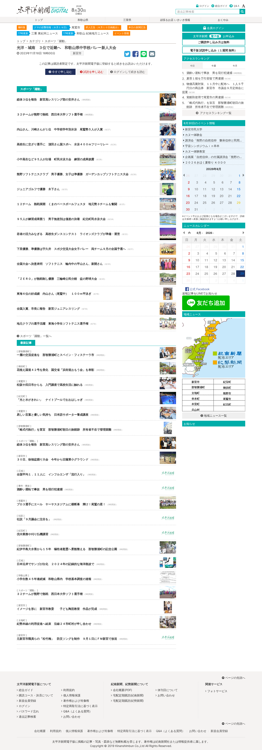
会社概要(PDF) (122, 690)
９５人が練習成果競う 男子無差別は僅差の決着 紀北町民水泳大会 (96, 219)
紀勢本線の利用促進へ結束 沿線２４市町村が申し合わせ (96, 622)
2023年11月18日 (31, 53)
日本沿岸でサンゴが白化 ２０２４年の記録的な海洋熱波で (96, 562)
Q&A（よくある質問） (77, 711)
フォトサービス (217, 691)
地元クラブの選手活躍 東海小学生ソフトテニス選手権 (96, 323)
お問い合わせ (71, 716)
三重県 (127, 19)
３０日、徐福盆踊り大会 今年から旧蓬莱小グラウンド (96, 457)
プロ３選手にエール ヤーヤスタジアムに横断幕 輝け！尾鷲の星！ (96, 502)
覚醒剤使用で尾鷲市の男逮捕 (208, 97)
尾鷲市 (227, 398)
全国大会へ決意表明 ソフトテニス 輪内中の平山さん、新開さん (96, 263)
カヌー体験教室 (194, 151)
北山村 (196, 409)
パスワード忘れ (29, 711)
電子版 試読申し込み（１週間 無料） (213, 50)
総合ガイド (221, 5)
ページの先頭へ (235, 677)
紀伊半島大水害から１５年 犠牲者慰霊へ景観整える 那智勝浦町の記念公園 (96, 547)
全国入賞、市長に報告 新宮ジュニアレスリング (96, 308)
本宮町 (196, 404)
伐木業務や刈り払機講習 (96, 532)
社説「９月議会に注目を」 (96, 517)
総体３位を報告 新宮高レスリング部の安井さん (96, 99)
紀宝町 (227, 381)
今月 (235, 65)
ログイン (204, 5)
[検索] (242, 11)
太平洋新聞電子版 (39, 10)
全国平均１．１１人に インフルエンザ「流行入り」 (96, 472)
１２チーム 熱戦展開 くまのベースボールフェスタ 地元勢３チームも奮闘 (96, 204)
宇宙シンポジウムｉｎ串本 (201, 146)
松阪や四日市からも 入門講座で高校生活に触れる (96, 383)
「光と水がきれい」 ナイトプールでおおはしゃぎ (96, 398)
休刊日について (168, 690)
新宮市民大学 (193, 129)
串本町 (196, 398)
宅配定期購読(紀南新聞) (128, 695)
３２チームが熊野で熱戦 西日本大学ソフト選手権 (96, 114)
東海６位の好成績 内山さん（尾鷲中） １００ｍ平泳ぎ (96, 293)
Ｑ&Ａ (236, 5)
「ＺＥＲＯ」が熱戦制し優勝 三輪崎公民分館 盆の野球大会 (96, 278)
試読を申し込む (92, 71)
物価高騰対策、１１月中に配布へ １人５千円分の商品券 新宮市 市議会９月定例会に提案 (213, 88)
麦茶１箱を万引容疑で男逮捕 (208, 78)
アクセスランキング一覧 (215, 113)
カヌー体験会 (193, 134)
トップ (39, 19)
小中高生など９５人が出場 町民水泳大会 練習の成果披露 (96, 159)
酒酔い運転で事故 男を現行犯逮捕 (96, 487)
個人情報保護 (71, 695)
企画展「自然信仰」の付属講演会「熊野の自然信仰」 (219, 157)
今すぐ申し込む (61, 71)
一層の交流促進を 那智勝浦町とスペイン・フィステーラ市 (96, 353)
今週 (213, 65)
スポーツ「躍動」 (56, 41)
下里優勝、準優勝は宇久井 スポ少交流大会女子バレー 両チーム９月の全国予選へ (96, 248)
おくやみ (223, 19)
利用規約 (69, 690)
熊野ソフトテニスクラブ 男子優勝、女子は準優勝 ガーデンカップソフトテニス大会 (96, 174)
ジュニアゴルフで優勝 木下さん (96, 189)
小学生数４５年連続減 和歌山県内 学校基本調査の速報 (96, 577)
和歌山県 (83, 19)
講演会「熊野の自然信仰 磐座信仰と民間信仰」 (216, 140)
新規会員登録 (27, 700)
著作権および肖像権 (76, 700)
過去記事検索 (27, 716)
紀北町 (227, 404)
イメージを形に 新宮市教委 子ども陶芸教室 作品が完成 (96, 607)
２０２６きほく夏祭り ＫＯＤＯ (205, 162)
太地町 (196, 393)
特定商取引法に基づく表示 (80, 706)
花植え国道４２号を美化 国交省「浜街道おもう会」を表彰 (96, 368)
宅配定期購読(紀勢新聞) (128, 700)
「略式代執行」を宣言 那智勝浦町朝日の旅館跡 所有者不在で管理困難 (96, 428)
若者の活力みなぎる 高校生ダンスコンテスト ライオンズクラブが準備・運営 (96, 234)
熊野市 (227, 393)
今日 (192, 65)
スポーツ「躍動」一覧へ (36, 336)
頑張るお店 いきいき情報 (175, 19)
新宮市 (77, 53)
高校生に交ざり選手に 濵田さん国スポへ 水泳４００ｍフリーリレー (96, 144)
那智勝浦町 (198, 387)
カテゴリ (35, 41)
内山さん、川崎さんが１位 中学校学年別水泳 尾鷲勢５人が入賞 (96, 129)
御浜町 (227, 387)
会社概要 (40, 731)
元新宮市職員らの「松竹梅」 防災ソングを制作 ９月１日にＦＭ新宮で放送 (96, 637)
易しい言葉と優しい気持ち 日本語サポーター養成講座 (96, 413)
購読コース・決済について (36, 695)
